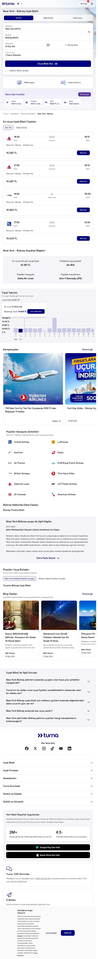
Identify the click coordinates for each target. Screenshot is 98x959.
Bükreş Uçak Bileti (28, 114)
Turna (5, 114)
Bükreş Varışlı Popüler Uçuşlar (52, 578)
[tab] (18, 18)
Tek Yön (8, 127)
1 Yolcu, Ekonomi (13, 55)
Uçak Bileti (14, 114)
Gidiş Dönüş (21, 127)
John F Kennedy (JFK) (70, 278)
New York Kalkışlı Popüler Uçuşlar (19, 578)
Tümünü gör (84, 94)
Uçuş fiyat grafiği (9, 300)
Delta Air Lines (25, 278)
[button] (16, 330)
